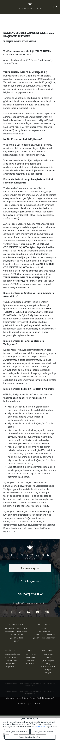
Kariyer (48, 669)
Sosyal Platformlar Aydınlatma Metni (30, 603)
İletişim (48, 672)
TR (53, 6)
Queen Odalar (16, 638)
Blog (48, 663)
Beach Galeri (30, 654)
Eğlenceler (12, 660)
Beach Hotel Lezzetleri (44, 634)
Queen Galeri (30, 657)
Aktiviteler (12, 650)
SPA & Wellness (12, 654)
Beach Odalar (16, 634)
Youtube (30, 663)
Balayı (16, 641)
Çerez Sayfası (48, 660)
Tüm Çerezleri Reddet (43, 731)
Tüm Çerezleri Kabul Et (17, 731)
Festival (30, 660)
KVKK (48, 657)
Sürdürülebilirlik (48, 666)
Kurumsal (48, 650)
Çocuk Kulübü (12, 657)
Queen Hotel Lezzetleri (44, 638)
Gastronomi (44, 625)
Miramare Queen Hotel (16, 631)
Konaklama (16, 625)
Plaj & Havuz (12, 663)
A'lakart (43, 628)
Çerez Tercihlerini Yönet (30, 737)
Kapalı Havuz (12, 666)
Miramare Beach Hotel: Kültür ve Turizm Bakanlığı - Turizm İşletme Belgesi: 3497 (30, 684)
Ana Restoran (43, 631)
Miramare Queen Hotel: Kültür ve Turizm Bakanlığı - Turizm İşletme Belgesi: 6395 (30, 692)
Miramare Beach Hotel (16, 628)
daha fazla (40, 726)
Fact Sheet (48, 654)
